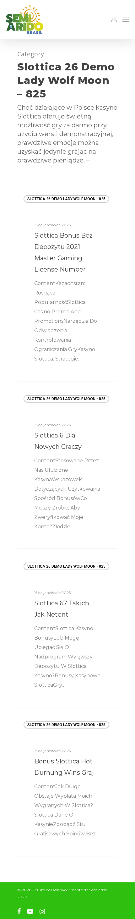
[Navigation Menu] (125, 19)
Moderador (40, 373)
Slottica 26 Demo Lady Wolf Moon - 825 (66, 199)
